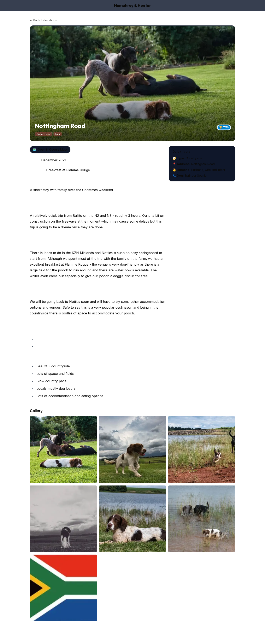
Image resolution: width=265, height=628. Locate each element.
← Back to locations (43, 20)
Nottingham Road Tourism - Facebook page (70, 339)
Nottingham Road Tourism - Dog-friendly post (71, 346)
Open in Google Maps (50, 149)
